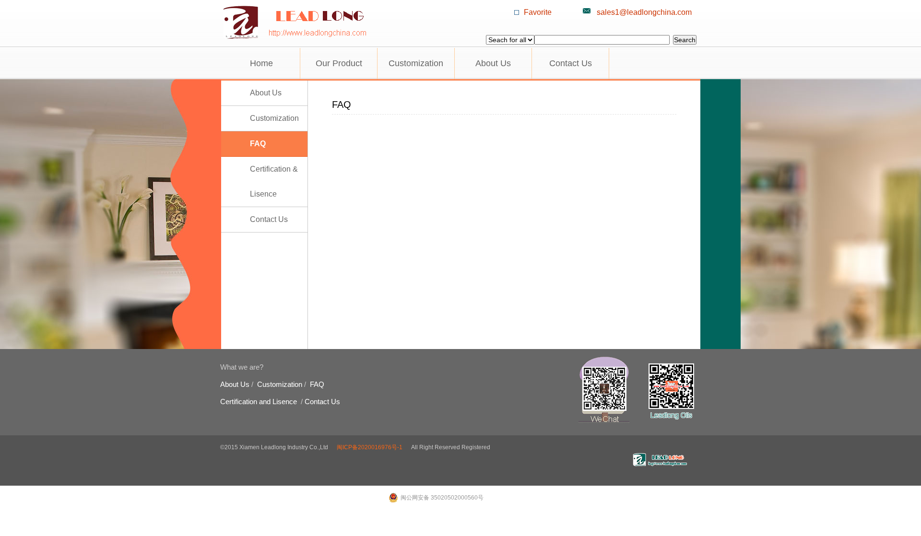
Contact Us (570, 63)
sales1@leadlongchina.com (644, 12)
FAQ (258, 144)
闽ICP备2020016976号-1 (369, 447)
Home (261, 63)
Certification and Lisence (258, 402)
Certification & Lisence (274, 181)
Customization (416, 63)
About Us (493, 63)
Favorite (538, 12)
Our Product (339, 63)
